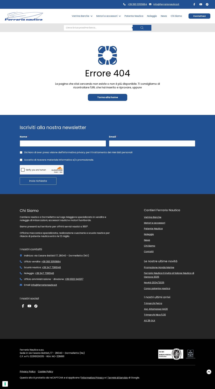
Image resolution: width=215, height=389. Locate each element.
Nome (24, 136)
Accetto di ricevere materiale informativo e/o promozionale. (59, 159)
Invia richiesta (38, 181)
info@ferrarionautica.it (166, 4)
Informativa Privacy (92, 377)
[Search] (142, 28)
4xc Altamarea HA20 (156, 309)
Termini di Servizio (118, 377)
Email (113, 136)
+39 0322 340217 (74, 279)
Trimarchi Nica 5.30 (155, 314)
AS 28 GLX (149, 320)
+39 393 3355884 (137, 4)
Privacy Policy (28, 371)
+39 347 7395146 (51, 267)
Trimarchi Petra (153, 303)
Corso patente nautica (157, 288)
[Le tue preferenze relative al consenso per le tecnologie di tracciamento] (5, 384)
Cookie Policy (45, 371)
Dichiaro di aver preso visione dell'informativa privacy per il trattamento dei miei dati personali (78, 152)
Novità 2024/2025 (154, 282)
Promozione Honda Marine (159, 267)
